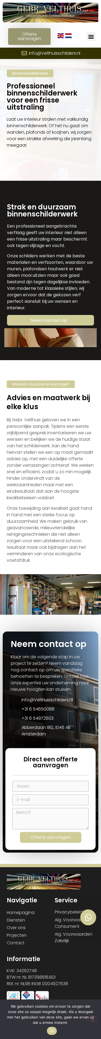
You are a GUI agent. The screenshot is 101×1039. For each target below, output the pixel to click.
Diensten (16, 920)
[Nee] (92, 1019)
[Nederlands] (68, 36)
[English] (61, 36)
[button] (90, 36)
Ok (52, 1031)
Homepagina (20, 912)
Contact (16, 943)
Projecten (17, 935)
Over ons (16, 928)
